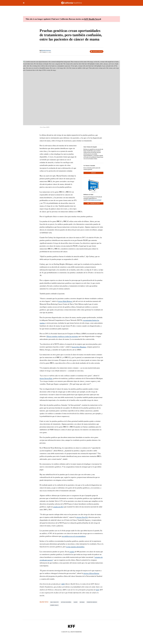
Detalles (93, 172)
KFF (97, 590)
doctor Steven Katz (46, 378)
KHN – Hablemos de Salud (93, 203)
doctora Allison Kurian (91, 573)
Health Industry (54, 602)
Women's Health (54, 605)
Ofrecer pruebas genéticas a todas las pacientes (62, 336)
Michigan (82, 602)
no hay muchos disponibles (75, 547)
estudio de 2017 (58, 507)
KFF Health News (91, 18)
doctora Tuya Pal (82, 517)
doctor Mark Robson (65, 301)
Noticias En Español (66, 602)
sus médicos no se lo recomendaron (74, 536)
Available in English (98, 51)
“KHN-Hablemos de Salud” (94, 200)
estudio (71, 551)
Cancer (75, 602)
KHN (63, 584)
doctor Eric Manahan (79, 347)
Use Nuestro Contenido (89, 165)
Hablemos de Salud (88, 194)
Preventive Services (92, 602)
